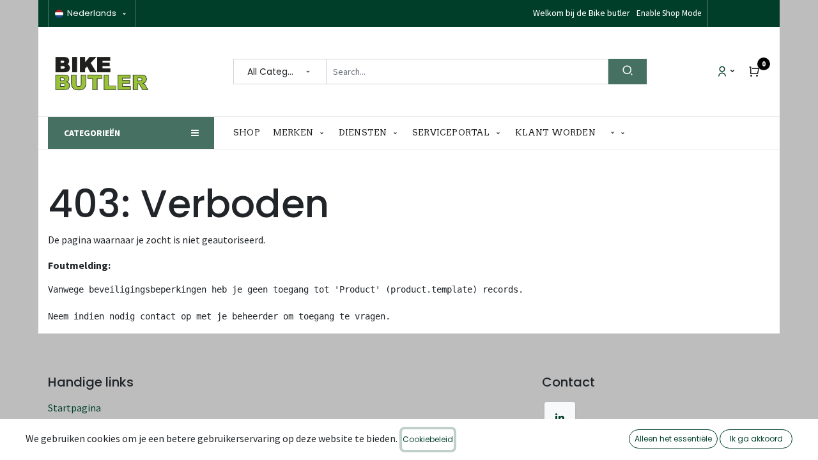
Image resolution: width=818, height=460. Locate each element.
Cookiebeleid (428, 439)
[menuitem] (249, 133)
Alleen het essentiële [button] (673, 438)
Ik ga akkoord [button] (756, 438)
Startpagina (74, 407)
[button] (618, 133)
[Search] (627, 71)
